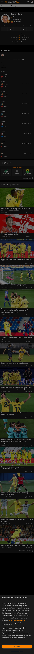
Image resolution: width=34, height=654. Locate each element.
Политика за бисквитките (17, 620)
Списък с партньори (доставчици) (12, 641)
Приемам (17, 646)
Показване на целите (17, 651)
